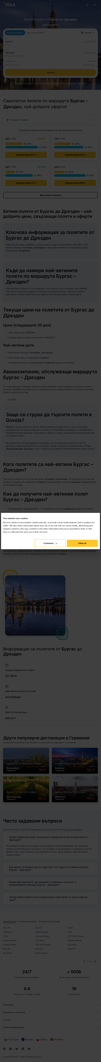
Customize (49, 543)
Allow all (82, 543)
